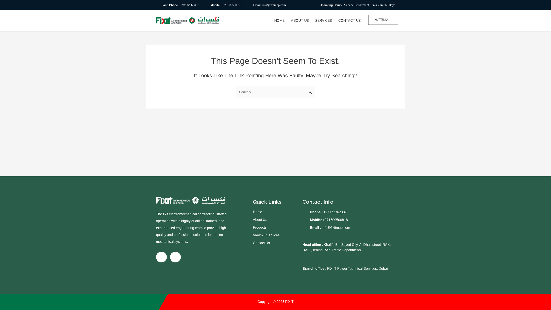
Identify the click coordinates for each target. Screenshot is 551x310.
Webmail (383, 20)
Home (279, 21)
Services (323, 21)
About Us (300, 21)
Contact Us (349, 21)
